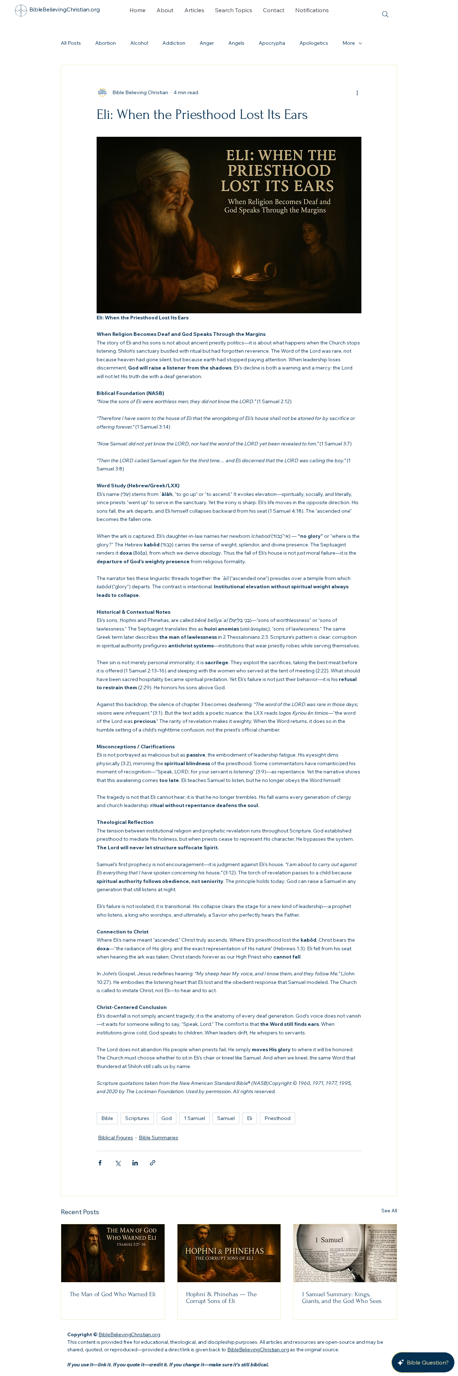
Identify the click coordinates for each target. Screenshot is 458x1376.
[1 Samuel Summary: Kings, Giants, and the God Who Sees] (345, 1253)
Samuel (226, 1118)
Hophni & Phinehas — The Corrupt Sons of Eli (221, 1297)
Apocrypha (272, 43)
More (348, 43)
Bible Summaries (158, 1137)
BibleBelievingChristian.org (129, 1334)
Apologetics (313, 43)
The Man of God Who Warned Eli (113, 1294)
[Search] (385, 14)
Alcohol (139, 43)
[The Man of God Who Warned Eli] (113, 1253)
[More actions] (357, 92)
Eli (249, 1118)
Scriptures (137, 1118)
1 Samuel (194, 1118)
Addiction (173, 43)
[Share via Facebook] (100, 1162)
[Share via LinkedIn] (135, 1162)
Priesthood (277, 1118)
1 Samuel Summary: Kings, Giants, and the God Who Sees (341, 1297)
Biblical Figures (115, 1137)
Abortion (105, 43)
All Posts (71, 43)
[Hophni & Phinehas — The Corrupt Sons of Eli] (229, 1253)
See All (389, 1210)
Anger (207, 43)
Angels (236, 43)
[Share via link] (152, 1162)
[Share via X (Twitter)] (117, 1162)
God (166, 1118)
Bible (107, 1118)
